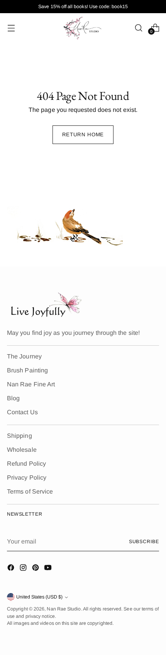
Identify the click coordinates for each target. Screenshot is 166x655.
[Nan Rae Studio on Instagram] (24, 569)
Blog (13, 398)
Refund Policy (26, 463)
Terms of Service (30, 491)
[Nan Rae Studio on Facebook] (11, 569)
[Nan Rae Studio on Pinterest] (36, 569)
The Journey (24, 356)
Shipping (19, 435)
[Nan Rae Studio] (83, 27)
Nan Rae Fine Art (31, 384)
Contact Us (22, 412)
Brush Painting (27, 370)
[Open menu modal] (11, 28)
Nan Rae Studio (64, 609)
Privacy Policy (26, 477)
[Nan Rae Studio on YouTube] (48, 569)
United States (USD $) (39, 597)
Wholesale (22, 449)
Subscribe (144, 541)
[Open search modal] (138, 28)
